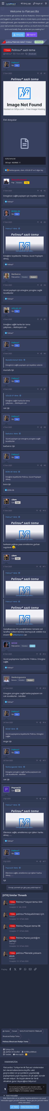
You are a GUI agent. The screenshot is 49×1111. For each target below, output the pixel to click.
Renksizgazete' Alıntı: (14, 767)
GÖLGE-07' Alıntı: (12, 395)
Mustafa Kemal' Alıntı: (14, 360)
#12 (44, 654)
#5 (45, 319)
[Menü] (2, 3)
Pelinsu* (8, 54)
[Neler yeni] (46, 3)
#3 (45, 222)
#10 (44, 510)
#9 (45, 465)
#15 (44, 760)
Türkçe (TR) (9, 1049)
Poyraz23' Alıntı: (12, 868)
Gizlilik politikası (30, 1052)
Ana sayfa (19, 1054)
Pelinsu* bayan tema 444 (29, 901)
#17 (44, 861)
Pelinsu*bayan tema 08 (28, 925)
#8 (45, 427)
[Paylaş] (41, 73)
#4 (45, 285)
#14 (44, 722)
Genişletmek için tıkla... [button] (25, 251)
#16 (44, 799)
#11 (44, 566)
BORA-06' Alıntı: (11, 472)
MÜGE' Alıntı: (10, 729)
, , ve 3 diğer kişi (26, 170)
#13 (44, 688)
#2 (45, 191)
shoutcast (32, 54)
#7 (45, 389)
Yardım (8, 1054)
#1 (45, 73)
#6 (45, 353)
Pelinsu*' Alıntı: (11, 228)
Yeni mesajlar (12, 1095)
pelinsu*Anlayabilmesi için (30, 913)
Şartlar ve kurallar (13, 1052)
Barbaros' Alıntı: (12, 433)
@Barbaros (18, 634)
